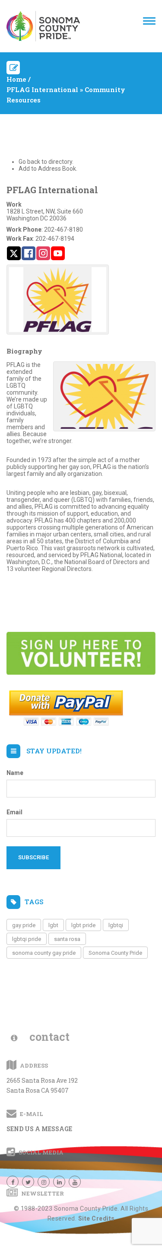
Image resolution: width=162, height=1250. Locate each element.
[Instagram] (44, 1182)
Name (14, 772)
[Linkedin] (59, 1182)
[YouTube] (75, 1182)
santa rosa (67, 939)
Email (14, 812)
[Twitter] (28, 1182)
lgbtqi (115, 925)
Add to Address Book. (48, 168)
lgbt (53, 925)
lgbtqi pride (26, 939)
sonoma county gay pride (44, 953)
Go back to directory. (46, 161)
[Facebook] (12, 1182)
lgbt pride (83, 925)
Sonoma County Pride (115, 953)
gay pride (23, 925)
